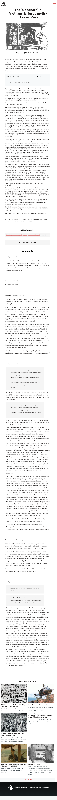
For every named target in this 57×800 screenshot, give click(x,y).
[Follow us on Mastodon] (31, 779)
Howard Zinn (15, 76)
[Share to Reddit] (40, 77)
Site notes (45, 787)
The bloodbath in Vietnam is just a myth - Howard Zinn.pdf (23, 235)
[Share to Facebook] (37, 77)
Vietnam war (23, 242)
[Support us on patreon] (28, 779)
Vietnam (32, 242)
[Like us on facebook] (25, 779)
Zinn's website (11, 521)
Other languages (35, 787)
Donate (17, 787)
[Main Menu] (54, 3)
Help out (24, 787)
